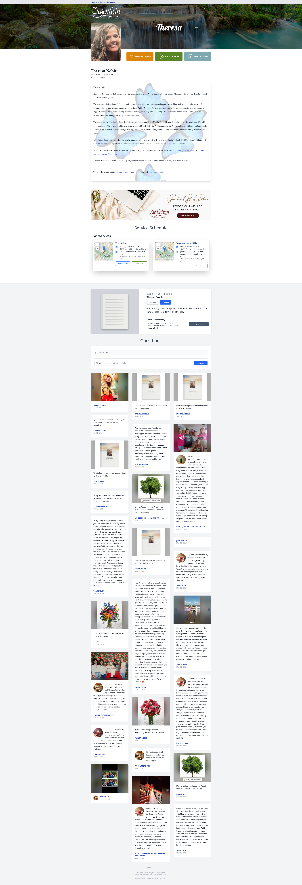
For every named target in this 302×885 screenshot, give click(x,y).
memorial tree (122, 171)
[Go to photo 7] (153, 802)
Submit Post (201, 363)
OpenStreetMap (153, 878)
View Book (152, 302)
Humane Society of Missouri (181, 150)
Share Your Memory (199, 324)
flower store (157, 171)
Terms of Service (157, 875)
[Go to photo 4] (149, 802)
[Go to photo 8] (155, 802)
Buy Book (165, 302)
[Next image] (126, 387)
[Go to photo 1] (106, 400)
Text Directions (123, 264)
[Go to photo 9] (156, 802)
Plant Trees (139, 264)
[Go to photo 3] (148, 802)
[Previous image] (93, 387)
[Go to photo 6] (152, 802)
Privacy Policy (144, 875)
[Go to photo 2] (146, 802)
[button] (104, 248)
